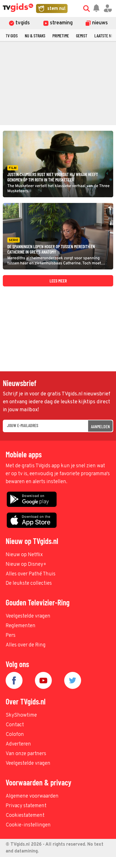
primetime (60, 35)
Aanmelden (100, 426)
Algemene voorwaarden (32, 796)
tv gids (12, 35)
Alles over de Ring (26, 645)
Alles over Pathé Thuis (30, 574)
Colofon (15, 734)
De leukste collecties (29, 583)
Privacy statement (26, 806)
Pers (10, 635)
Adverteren (18, 744)
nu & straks (35, 35)
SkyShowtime (21, 715)
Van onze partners (26, 754)
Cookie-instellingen (28, 825)
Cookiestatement (25, 815)
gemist (81, 35)
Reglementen (20, 626)
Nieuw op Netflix (24, 555)
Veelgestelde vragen (28, 616)
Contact (15, 725)
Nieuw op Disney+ (26, 564)
